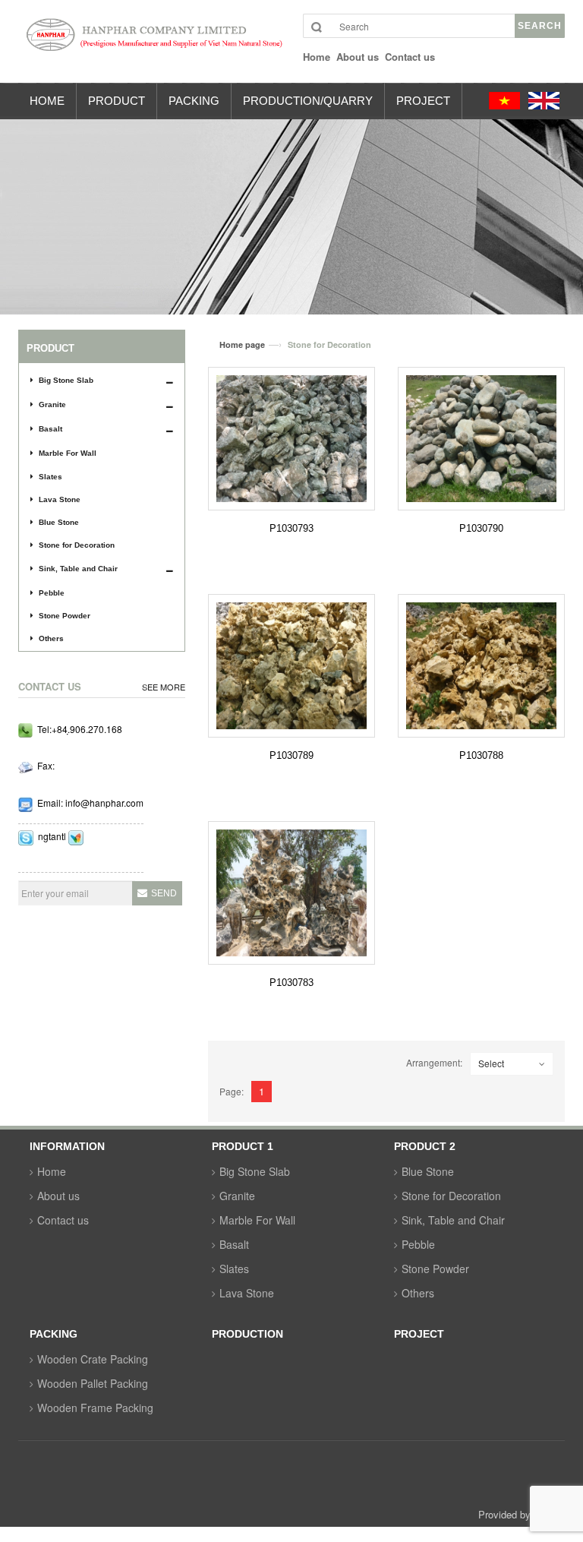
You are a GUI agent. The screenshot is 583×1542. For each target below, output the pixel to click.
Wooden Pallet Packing (92, 1383)
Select (491, 1063)
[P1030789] (291, 665)
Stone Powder (64, 615)
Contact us (63, 1220)
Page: (231, 1091)
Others (51, 638)
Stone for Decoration (77, 545)
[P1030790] (481, 438)
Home (51, 1171)
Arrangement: (434, 1062)
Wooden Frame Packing (95, 1407)
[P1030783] (291, 892)
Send (164, 893)
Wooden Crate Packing (92, 1359)
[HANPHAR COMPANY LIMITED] (149, 42)
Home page (242, 344)
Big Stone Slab (66, 380)
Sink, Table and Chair (78, 568)
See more (163, 687)
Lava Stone (59, 499)
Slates (50, 476)
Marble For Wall (67, 453)
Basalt (50, 429)
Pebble (52, 593)
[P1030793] (291, 438)
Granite (52, 404)
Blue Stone (59, 522)
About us (58, 1195)
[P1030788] (481, 665)
